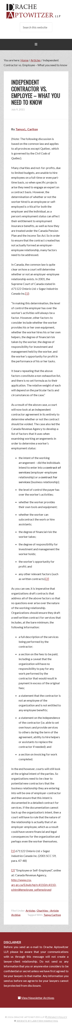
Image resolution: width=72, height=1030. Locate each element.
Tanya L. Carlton (27, 129)
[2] (47, 579)
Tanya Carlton (52, 914)
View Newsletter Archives (37, 998)
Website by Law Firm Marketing (37, 1020)
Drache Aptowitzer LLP (36, 11)
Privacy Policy (57, 1017)
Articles (30, 910)
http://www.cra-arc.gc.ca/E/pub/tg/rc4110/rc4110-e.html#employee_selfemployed (33, 884)
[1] (27, 293)
